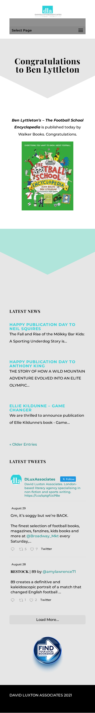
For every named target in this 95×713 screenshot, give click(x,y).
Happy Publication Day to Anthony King (42, 363)
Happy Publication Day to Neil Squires (42, 326)
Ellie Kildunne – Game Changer (37, 408)
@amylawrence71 (59, 571)
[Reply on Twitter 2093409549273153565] (13, 601)
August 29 (19, 508)
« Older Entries (23, 444)
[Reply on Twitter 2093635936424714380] (13, 550)
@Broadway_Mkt (43, 536)
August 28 (19, 564)
